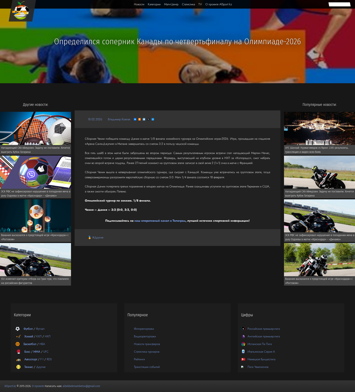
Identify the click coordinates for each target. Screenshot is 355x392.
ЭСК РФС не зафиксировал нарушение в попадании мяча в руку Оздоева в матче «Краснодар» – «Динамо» (35, 193)
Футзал (40, 329)
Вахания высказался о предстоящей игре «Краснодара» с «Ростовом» (35, 237)
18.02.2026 (95, 119)
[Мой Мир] (153, 119)
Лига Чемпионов (258, 367)
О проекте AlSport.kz (218, 4)
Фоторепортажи (144, 329)
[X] (148, 119)
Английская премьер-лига (264, 336)
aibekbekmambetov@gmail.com (81, 386)
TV (200, 4)
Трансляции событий (147, 367)
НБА (42, 344)
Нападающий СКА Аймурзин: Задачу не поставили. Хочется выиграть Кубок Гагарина (35, 150)
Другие (40, 367)
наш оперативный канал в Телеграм (160, 220)
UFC (46, 351)
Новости (139, 4)
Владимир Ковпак (119, 119)
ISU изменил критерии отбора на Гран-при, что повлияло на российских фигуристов (35, 281)
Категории (154, 4)
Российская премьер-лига (264, 329)
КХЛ (39, 336)
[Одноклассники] (139, 119)
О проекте (38, 386)
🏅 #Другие (95, 237)
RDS (49, 359)
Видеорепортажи (145, 336)
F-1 (42, 359)
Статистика (188, 4)
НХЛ (47, 336)
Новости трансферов (147, 344)
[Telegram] (144, 119)
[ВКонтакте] (135, 119)
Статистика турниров (146, 351)
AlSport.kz (10, 386)
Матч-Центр (171, 4)
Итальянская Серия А (261, 351)
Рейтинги (139, 359)
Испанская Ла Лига (260, 344)
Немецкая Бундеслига (261, 359)
